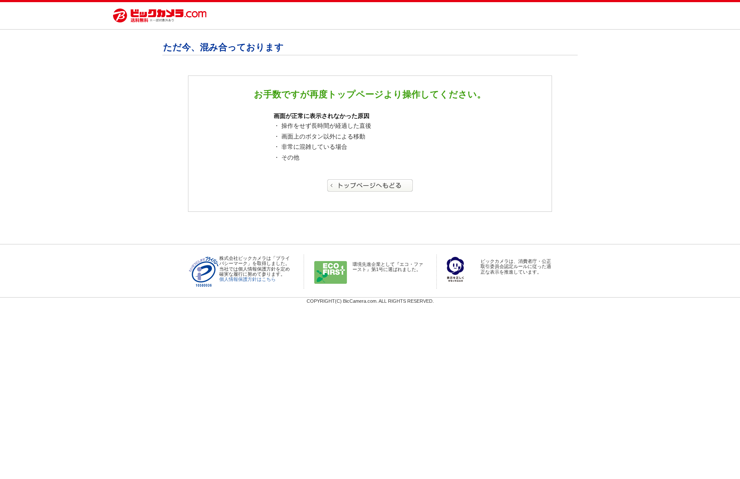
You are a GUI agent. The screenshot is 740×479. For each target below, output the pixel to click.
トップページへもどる (370, 185)
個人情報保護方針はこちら (247, 279)
